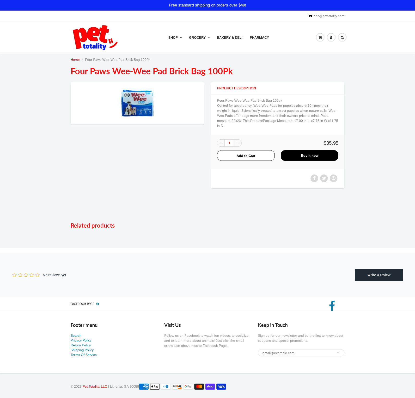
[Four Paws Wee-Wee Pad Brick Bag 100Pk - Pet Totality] (137, 103)
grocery (197, 37)
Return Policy (81, 345)
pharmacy (259, 37)
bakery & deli (230, 37)
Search (76, 335)
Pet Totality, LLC (95, 386)
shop (173, 37)
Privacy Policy (81, 340)
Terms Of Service (84, 355)
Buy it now (309, 155)
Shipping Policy (82, 350)
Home (75, 60)
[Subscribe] (338, 352)
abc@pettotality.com (329, 16)
